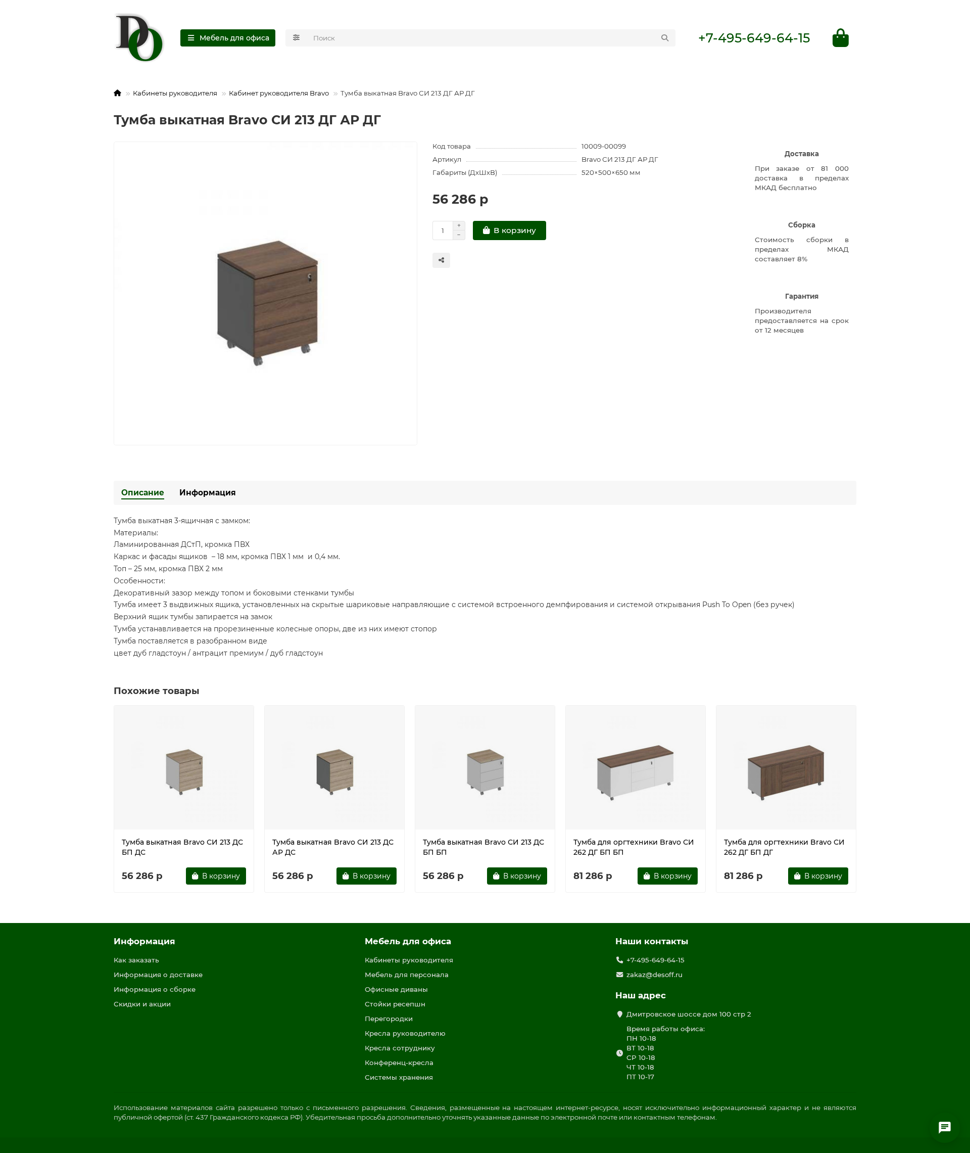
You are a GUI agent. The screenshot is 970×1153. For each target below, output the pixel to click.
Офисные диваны (396, 989)
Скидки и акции (142, 1004)
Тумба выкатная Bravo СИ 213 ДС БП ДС (182, 847)
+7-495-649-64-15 (754, 37)
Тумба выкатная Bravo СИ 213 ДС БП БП (483, 847)
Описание (142, 492)
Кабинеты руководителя (175, 93)
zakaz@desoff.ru (654, 975)
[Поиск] (665, 38)
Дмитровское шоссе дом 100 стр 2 (688, 1014)
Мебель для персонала (407, 975)
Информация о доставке (158, 975)
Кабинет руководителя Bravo (279, 93)
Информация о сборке (155, 989)
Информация (207, 492)
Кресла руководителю (405, 1033)
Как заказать (136, 960)
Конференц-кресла (399, 1062)
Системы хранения (399, 1077)
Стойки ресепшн (395, 1004)
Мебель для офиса (408, 941)
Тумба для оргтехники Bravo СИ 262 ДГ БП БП (633, 847)
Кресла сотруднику (400, 1048)
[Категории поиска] (296, 38)
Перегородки (389, 1018)
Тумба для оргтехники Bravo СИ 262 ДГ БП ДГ (784, 847)
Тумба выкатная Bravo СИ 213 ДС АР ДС (333, 847)
